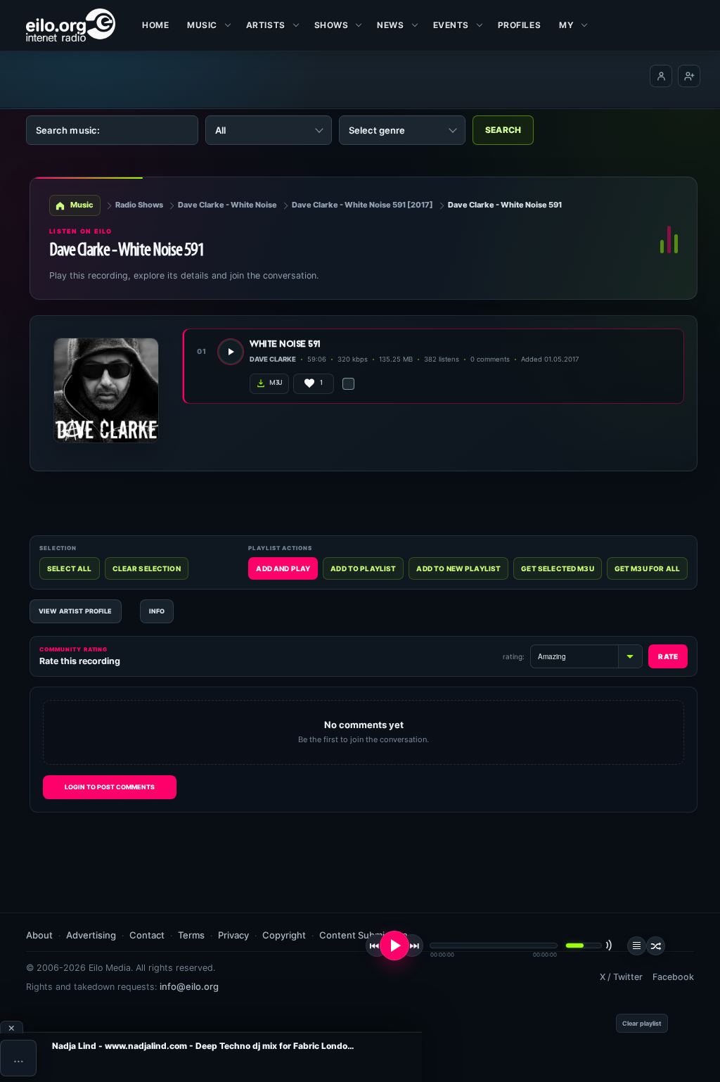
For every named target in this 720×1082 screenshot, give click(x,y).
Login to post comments (110, 787)
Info (157, 611)
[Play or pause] (394, 945)
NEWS (390, 25)
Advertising (91, 935)
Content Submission (363, 935)
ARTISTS (265, 25)
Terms (191, 935)
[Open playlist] (636, 945)
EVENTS (451, 25)
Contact (147, 935)
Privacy (233, 935)
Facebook (673, 977)
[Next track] (412, 945)
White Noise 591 (285, 344)
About (39, 935)
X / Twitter (621, 977)
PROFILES (519, 25)
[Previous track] (377, 945)
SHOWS (331, 25)
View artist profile (75, 611)
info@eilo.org (189, 986)
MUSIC (202, 25)
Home (155, 25)
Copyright (284, 935)
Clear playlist (642, 1023)
